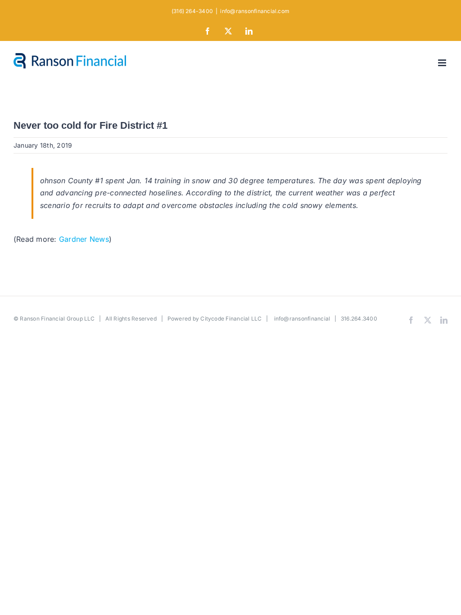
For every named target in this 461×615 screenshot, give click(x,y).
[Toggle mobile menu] (442, 63)
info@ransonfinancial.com (254, 11)
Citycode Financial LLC (231, 318)
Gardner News (84, 239)
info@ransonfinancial (302, 318)
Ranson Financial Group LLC (57, 318)
